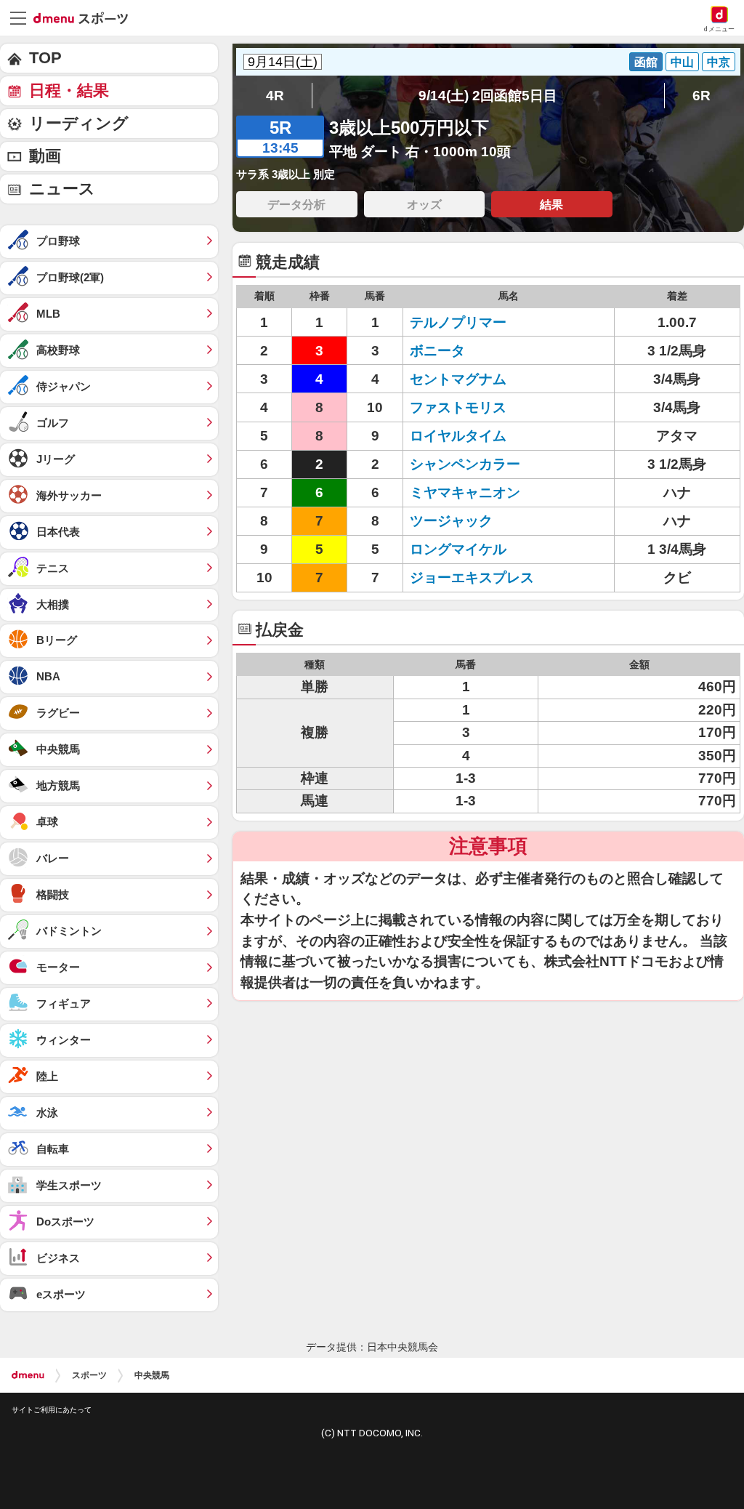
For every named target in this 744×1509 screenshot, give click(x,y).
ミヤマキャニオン (465, 492)
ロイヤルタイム (458, 435)
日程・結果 (69, 90)
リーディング (79, 123)
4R (275, 95)
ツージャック (451, 520)
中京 (718, 61)
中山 (682, 61)
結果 (551, 204)
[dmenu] (28, 1375)
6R (701, 95)
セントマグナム (458, 379)
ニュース (62, 189)
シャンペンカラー (465, 464)
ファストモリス (458, 407)
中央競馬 (151, 1375)
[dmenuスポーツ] (86, 17)
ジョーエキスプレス (472, 577)
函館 (646, 61)
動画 (45, 156)
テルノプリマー (458, 322)
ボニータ (437, 350)
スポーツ (89, 1375)
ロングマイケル (458, 549)
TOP (45, 58)
